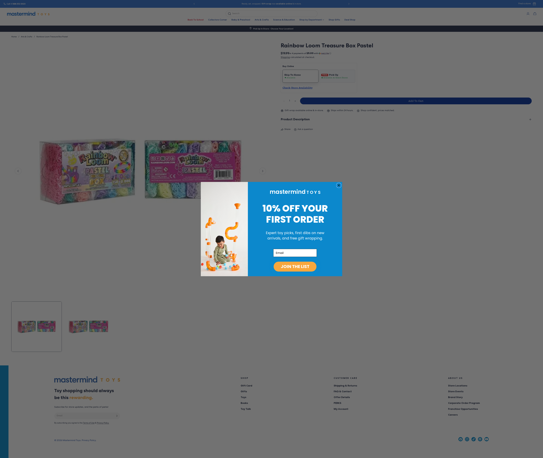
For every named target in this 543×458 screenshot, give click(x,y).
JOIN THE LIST (295, 266)
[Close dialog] (339, 185)
